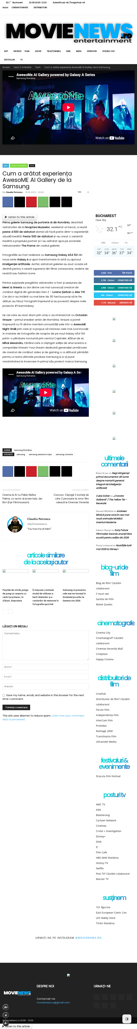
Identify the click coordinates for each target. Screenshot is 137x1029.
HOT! (6, 51)
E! (97, 847)
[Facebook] (90, 12)
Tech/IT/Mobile (54, 51)
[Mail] (43, 535)
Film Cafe (101, 852)
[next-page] (10, 611)
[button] (130, 51)
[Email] (55, 202)
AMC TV (100, 804)
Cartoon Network (106, 820)
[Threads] (132, 12)
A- (5, 1023)
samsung (21, 454)
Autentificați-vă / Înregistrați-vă (69, 2)
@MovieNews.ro (88, 937)
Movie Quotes (104, 604)
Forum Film (102, 709)
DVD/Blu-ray (108, 51)
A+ (5, 1007)
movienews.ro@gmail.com (53, 1002)
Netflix (100, 868)
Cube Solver (103, 496)
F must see (102, 593)
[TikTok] (108, 12)
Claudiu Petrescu (14, 192)
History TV (102, 863)
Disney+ (100, 836)
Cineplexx (102, 654)
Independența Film (107, 715)
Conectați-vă (125, 280)
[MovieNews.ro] (68, 31)
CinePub (101, 693)
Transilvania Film (106, 736)
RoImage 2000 (104, 731)
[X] (114, 12)
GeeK (68, 51)
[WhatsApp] (43, 202)
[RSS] (102, 12)
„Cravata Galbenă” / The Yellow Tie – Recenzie (111, 499)
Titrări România (105, 923)
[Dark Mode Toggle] (127, 1019)
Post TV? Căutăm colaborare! (113, 873)
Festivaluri (9, 59)
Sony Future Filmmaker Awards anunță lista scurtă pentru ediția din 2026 (114, 533)
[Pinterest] (31, 202)
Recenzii (17, 51)
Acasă (6, 67)
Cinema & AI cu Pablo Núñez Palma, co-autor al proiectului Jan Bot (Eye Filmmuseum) (22, 498)
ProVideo (101, 725)
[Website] (120, 12)
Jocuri (38, 51)
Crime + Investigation (108, 831)
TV (22, 59)
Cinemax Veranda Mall (109, 648)
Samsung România (23, 450)
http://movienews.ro (37, 524)
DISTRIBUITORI (40, 7)
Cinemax (101, 825)
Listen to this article (21, 217)
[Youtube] (126, 12)
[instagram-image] (8, 954)
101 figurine (103, 907)
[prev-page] (4, 611)
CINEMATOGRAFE (20, 7)
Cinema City (103, 632)
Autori (5, 7)
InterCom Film (104, 720)
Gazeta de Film (105, 599)
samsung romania (64, 454)
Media (79, 51)
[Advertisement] (45, 436)
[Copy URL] (66, 202)
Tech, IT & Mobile (22, 67)
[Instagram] (96, 12)
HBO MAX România (107, 857)
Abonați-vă (126, 302)
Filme (27, 51)
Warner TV (102, 879)
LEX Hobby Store (105, 918)
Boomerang (103, 815)
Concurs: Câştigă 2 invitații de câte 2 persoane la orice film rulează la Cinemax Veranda (71, 498)
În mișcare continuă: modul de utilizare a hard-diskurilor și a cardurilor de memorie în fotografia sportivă (45, 597)
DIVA (99, 841)
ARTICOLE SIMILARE (45, 555)
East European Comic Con (111, 912)
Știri (5, 165)
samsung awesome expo (40, 454)
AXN (98, 809)
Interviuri (92, 51)
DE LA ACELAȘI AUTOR (46, 562)
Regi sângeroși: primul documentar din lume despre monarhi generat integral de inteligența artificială (113, 480)
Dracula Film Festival (108, 776)
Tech (37, 67)
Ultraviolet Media (106, 741)
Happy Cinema (104, 659)
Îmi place (127, 272)
